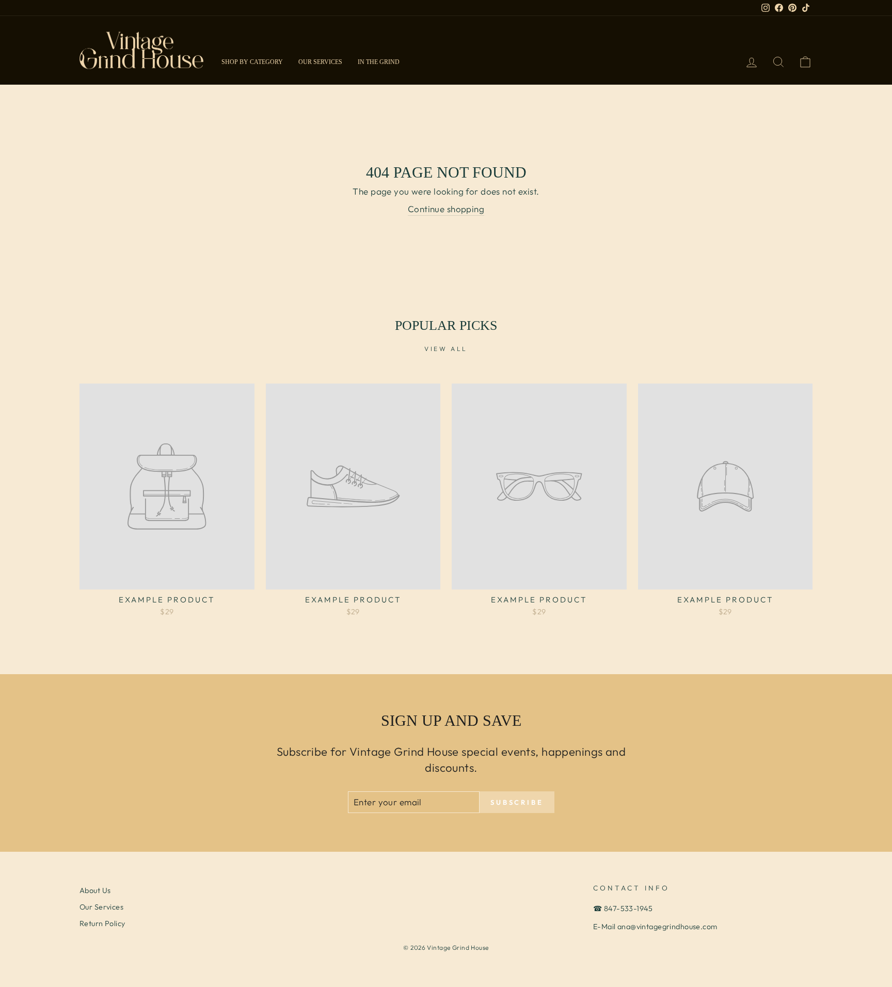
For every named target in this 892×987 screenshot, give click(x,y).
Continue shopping (446, 208)
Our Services (101, 907)
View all (446, 349)
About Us (94, 890)
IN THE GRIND (379, 62)
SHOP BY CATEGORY (252, 62)
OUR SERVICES (320, 62)
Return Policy (102, 923)
